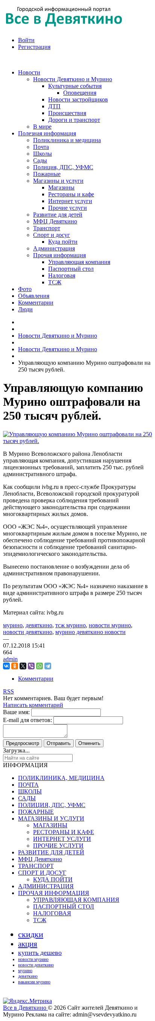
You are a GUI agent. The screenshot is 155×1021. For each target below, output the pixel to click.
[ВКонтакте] (6, 666)
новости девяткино (27, 632)
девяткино (39, 625)
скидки (30, 934)
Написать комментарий (33, 705)
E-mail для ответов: (27, 720)
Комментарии (35, 678)
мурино (13, 625)
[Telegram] (47, 666)
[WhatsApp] (39, 666)
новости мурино (110, 625)
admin (10, 659)
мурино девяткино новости (90, 632)
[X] (23, 666)
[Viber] (31, 666)
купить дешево (40, 952)
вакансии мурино (34, 982)
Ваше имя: (16, 712)
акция (27, 943)
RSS (8, 691)
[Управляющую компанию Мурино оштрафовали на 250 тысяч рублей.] (77, 441)
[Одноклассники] (14, 666)
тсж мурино (70, 625)
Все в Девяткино (25, 1007)
